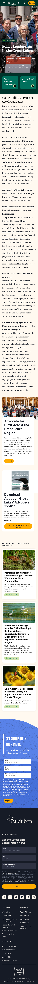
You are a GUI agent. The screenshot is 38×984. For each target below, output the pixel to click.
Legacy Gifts (6, 957)
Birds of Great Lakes (28, 80)
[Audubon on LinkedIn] (22, 897)
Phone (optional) (10, 774)
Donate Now (6, 953)
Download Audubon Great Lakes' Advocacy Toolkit (17, 500)
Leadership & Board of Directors (9, 920)
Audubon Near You (9, 946)
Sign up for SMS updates (26, 927)
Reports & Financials (9, 931)
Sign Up (9, 461)
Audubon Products (9, 950)
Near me (19, 3)
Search (24, 3)
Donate (32, 3)
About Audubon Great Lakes (9, 82)
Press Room (24, 919)
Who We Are (6, 912)
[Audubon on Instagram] (4, 897)
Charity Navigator (19, 970)
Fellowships (24, 916)
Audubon (11, 3)
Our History (6, 916)
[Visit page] (20, 408)
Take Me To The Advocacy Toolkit (18, 526)
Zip (6, 767)
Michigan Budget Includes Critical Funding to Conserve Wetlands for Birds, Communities (19, 574)
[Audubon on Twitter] (16, 897)
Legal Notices (8, 981)
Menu (4, 3)
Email (6, 760)
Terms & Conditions (20, 881)
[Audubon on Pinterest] (34, 897)
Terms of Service (23, 781)
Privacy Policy (19, 794)
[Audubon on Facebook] (10, 897)
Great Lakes (10, 40)
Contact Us (24, 923)
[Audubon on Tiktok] (28, 897)
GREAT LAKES (12, 595)
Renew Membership (9, 961)
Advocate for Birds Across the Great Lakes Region (16, 427)
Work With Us (25, 912)
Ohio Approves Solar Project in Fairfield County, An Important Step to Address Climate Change (19, 688)
